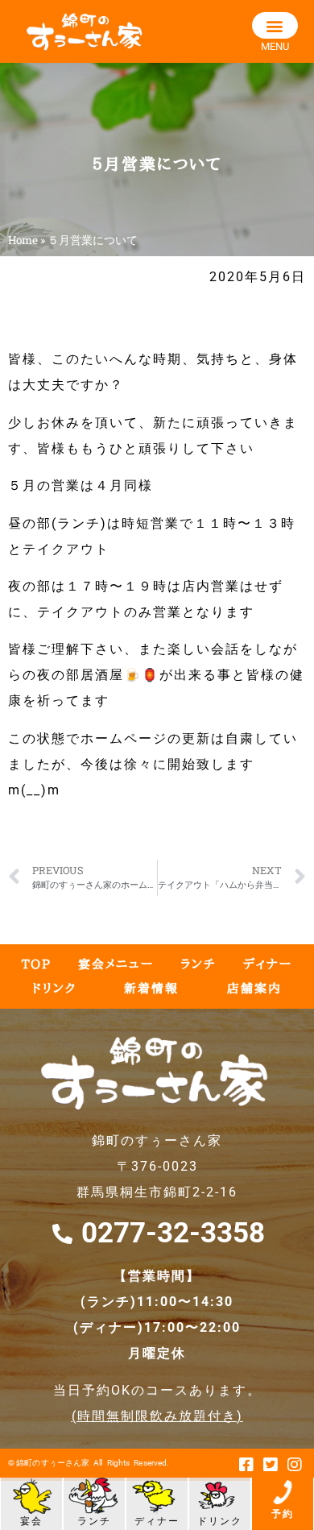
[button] (275, 25)
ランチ (198, 964)
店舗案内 (254, 988)
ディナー (267, 964)
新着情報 (151, 988)
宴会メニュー (116, 964)
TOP (37, 964)
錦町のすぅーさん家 (52, 1462)
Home (23, 240)
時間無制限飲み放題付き (157, 1416)
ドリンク (54, 988)
